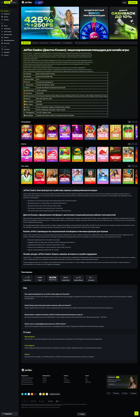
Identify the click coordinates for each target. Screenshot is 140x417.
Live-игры (45, 42)
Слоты (36, 42)
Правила (45, 378)
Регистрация (133, 2)
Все (129, 121)
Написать (111, 384)
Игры (65, 378)
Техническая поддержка (27, 378)
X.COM (125, 393)
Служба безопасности (26, 380)
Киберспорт (88, 382)
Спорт (14, 2)
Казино (7, 2)
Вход (124, 2)
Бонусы (44, 382)
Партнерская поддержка (27, 384)
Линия (86, 380)
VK (109, 393)
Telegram (116, 393)
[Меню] (2, 2)
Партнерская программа (27, 382)
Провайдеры (67, 382)
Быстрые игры (56, 42)
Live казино (66, 380)
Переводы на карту (55, 394)
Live (86, 378)
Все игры (27, 42)
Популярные (68, 42)
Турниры (45, 380)
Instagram (134, 393)
